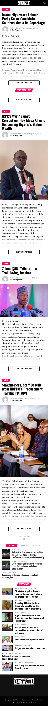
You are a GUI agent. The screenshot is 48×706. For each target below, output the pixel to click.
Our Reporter (17, 30)
